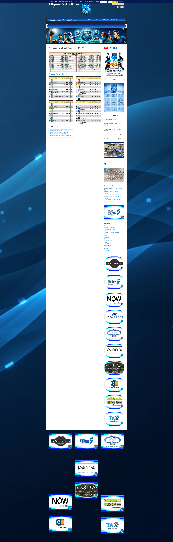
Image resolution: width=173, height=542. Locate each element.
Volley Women (107, 245)
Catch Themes (105, 540)
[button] (106, 150)
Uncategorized (108, 240)
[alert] (114, 164)
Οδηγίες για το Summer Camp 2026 (113, 194)
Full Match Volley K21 (109, 229)
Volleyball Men (107, 247)
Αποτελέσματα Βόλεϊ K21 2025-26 (115, 26)
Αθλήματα (106, 248)
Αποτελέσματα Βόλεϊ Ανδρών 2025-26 (57, 26)
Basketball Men (108, 226)
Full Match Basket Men (109, 227)
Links (96, 19)
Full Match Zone (114, 19)
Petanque (106, 237)
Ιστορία (82, 19)
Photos (106, 239)
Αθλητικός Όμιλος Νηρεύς (64, 4)
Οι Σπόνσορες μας (104, 19)
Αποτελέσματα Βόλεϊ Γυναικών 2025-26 (96, 26)
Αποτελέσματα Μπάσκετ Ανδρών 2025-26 (76, 26)
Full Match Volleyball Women (111, 232)
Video (105, 242)
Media (105, 234)
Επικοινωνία (89, 19)
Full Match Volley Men (109, 231)
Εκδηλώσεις (107, 250)
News (105, 235)
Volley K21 (106, 243)
